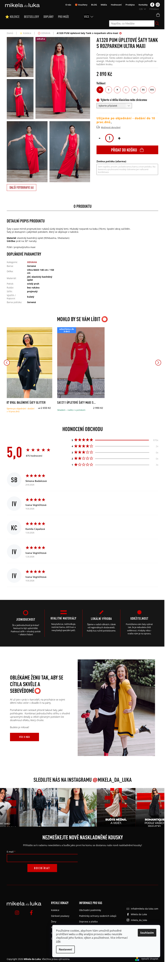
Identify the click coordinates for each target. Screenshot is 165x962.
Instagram (158, 5)
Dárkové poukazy (60, 915)
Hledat (157, 23)
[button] (7, 363)
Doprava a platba (88, 921)
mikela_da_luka (139, 920)
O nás (68, 4)
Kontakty (143, 4)
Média (104, 4)
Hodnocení (116, 4)
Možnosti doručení (111, 127)
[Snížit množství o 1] (100, 138)
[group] (31, 807)
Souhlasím (147, 932)
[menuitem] (14, 17)
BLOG (94, 4)
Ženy (53, 921)
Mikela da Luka (139, 914)
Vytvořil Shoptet (149, 958)
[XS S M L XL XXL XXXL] (28, 362)
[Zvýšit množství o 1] (119, 138)
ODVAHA (32, 262)
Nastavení (65, 949)
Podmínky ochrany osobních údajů (97, 915)
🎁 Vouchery (81, 4)
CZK (141, 9)
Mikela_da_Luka (112, 779)
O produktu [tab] (83, 206)
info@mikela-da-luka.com (144, 908)
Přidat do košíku (124, 149)
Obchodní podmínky (90, 910)
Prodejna (130, 4)
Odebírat (42, 868)
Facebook (152, 5)
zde (58, 941)
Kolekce (55, 910)
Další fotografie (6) (22, 187)
